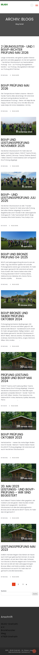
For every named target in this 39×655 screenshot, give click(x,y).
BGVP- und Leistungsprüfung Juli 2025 (18, 197)
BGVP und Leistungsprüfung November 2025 (15, 142)
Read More (15, 75)
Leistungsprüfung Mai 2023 (18, 548)
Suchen (3, 591)
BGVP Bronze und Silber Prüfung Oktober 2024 (14, 316)
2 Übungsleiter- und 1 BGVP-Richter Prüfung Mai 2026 (17, 49)
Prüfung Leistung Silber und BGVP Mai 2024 (16, 378)
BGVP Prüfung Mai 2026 (15, 87)
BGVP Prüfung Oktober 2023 (12, 436)
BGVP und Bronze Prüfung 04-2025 (14, 255)
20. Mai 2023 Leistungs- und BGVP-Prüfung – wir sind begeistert (18, 491)
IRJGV (4, 4)
